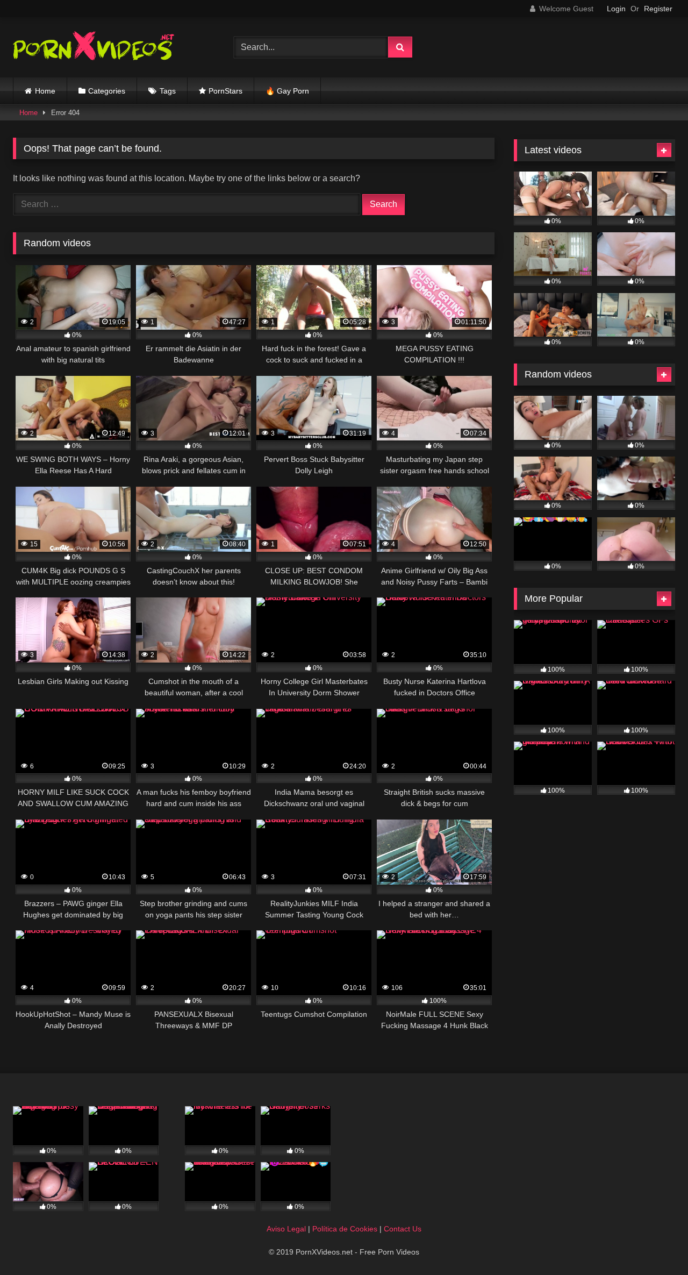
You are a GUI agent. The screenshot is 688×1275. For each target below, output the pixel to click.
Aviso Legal (286, 1228)
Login (616, 8)
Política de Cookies (344, 1228)
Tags (168, 91)
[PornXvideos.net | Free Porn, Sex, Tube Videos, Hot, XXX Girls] (93, 47)
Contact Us (402, 1228)
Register (658, 8)
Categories (106, 91)
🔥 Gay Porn (287, 91)
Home (45, 91)
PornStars (225, 91)
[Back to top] (654, 1243)
